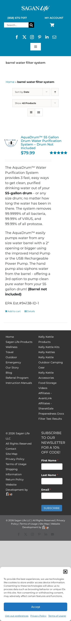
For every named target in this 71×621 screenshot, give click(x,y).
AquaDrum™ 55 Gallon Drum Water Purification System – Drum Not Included (41, 142)
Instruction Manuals (19, 383)
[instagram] (32, 37)
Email (46, 489)
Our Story (12, 367)
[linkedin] (47, 37)
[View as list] (38, 112)
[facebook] (17, 37)
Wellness (11, 347)
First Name (49, 460)
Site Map (11, 454)
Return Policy (15, 479)
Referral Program (17, 377)
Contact (11, 448)
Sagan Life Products (19, 342)
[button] (65, 572)
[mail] (54, 37)
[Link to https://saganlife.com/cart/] (52, 25)
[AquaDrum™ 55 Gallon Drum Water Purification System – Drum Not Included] (11, 142)
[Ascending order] (55, 92)
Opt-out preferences (16, 615)
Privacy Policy (38, 615)
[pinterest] (39, 37)
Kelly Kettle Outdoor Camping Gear (50, 362)
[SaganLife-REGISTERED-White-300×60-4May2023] (35, 7)
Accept (35, 606)
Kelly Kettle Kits (48, 347)
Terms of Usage (57, 615)
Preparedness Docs (51, 413)
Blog (9, 372)
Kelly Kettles (46, 352)
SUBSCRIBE (52, 508)
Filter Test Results (50, 418)
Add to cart (14, 311)
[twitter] (24, 37)
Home (10, 82)
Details (31, 311)
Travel (9, 352)
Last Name (49, 475)
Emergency (13, 362)
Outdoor (11, 357)
